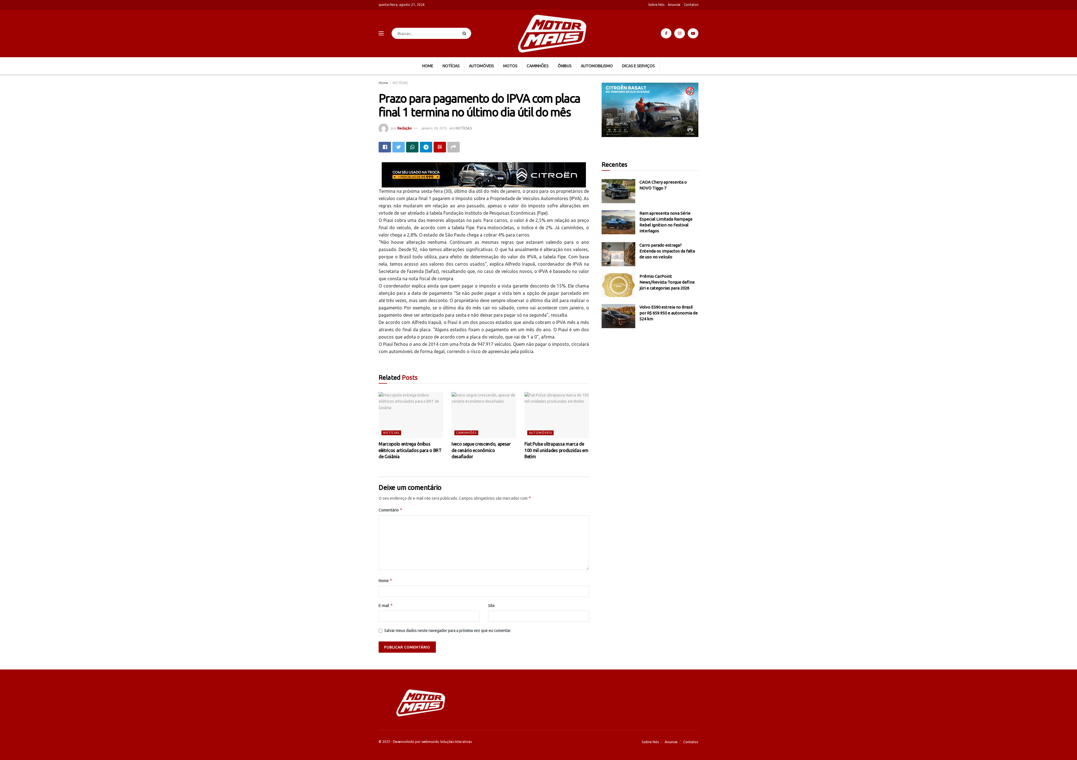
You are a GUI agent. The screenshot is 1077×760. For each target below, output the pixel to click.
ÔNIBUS (565, 66)
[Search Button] (465, 33)
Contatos (691, 4)
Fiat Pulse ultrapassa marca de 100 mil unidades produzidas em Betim (556, 450)
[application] (650, 110)
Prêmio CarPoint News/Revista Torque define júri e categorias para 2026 (667, 282)
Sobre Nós (656, 4)
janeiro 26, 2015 (434, 128)
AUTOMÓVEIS (481, 66)
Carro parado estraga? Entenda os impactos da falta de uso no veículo (667, 251)
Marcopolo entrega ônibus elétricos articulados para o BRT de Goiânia (410, 450)
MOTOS (510, 66)
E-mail (386, 605)
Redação (404, 128)
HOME (427, 66)
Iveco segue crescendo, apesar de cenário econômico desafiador (481, 450)
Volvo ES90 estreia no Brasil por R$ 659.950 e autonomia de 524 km (668, 313)
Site (491, 605)
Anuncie (674, 4)
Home (383, 83)
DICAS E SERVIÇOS (638, 66)
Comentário (390, 510)
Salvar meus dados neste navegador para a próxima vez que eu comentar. (447, 630)
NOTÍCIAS (451, 66)
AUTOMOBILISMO (597, 66)
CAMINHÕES (538, 66)
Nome (385, 580)
